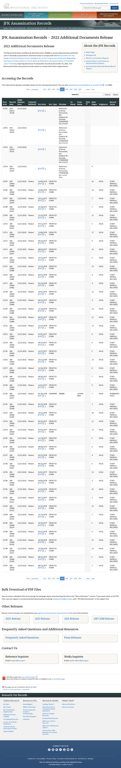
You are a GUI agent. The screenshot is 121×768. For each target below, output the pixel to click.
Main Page (90, 52)
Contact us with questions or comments (15, 689)
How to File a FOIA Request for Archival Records (50, 732)
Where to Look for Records (49, 722)
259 (79, 89)
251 (44, 89)
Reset (115, 95)
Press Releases (72, 637)
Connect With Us (60, 746)
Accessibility (40, 759)
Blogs (68, 749)
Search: (75, 94)
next (88, 89)
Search (114, 8)
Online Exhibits (8, 731)
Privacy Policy (51, 759)
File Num (62, 104)
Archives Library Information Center (10, 728)
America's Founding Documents (109, 15)
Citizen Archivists (87, 3)
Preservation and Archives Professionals (29, 712)
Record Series (113, 103)
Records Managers (29, 716)
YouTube (64, 749)
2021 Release (71, 618)
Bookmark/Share (102, 3)
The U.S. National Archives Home (25, 6)
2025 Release (13, 618)
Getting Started (48, 704)
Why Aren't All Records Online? (50, 727)
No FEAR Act (82, 759)
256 (66, 89)
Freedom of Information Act (67, 759)
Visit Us (84, 15)
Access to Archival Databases (9, 723)
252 (49, 89)
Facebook (49, 749)
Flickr (71, 749)
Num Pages (94, 103)
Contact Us (114, 3)
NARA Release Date (20, 102)
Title (88, 102)
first (28, 89)
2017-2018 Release (104, 618)
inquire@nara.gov (18, 660)
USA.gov (90, 759)
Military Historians (29, 707)
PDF (40, 111)
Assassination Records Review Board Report (100, 67)
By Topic (6, 704)
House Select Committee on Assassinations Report (97, 62)
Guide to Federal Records (48, 715)
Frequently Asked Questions (22, 637)
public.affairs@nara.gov (79, 660)
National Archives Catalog (9, 715)
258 (75, 89)
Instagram (56, 749)
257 (71, 89)
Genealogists (27, 704)
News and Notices (68, 704)
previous (35, 89)
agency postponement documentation (53, 613)
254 (57, 89)
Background (91, 55)
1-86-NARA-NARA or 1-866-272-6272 (60, 764)
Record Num (12, 103)
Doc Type (53, 104)
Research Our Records (12, 15)
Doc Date (42, 104)
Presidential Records (10, 719)
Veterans (26, 719)
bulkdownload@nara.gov (62, 599)
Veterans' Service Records (36, 15)
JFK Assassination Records (36, 28)
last (93, 89)
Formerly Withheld (32, 103)
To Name (72, 103)
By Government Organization (8, 711)
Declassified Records (50, 718)
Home (6, 28)
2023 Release (42, 618)
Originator (103, 104)
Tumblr (60, 749)
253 (53, 89)
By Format (7, 707)
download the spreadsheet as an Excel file (85, 85)
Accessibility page (58, 679)
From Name (79, 103)
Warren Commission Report (97, 58)
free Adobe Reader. (28, 677)
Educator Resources (60, 15)
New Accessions (68, 707)
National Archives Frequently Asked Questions (49, 709)
